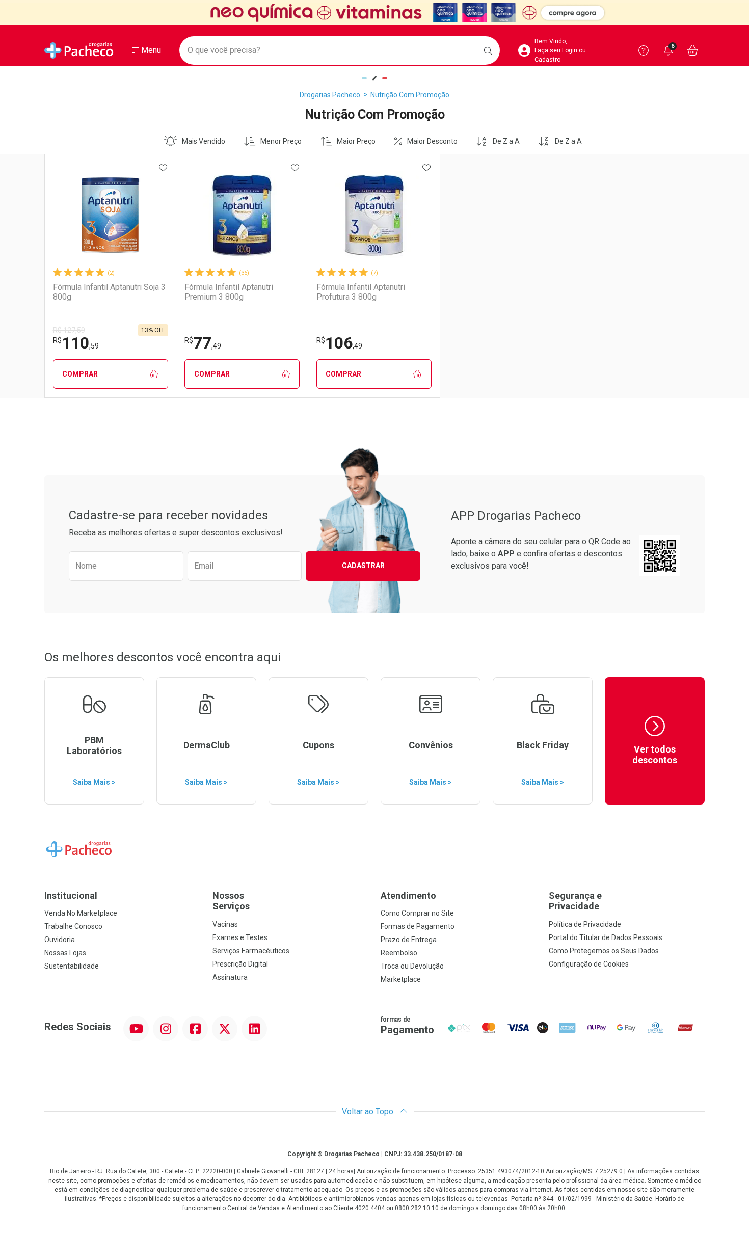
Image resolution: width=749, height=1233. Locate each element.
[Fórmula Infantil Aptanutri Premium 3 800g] (242, 215)
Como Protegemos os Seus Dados (604, 951)
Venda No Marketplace (80, 913)
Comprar (80, 374)
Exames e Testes (240, 937)
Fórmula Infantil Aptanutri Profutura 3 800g (360, 292)
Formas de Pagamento (417, 926)
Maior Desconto (432, 141)
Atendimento (408, 895)
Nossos (231, 901)
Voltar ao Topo (368, 1111)
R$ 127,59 (69, 330)
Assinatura (230, 977)
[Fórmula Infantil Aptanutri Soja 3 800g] (110, 215)
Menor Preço (281, 141)
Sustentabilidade (71, 966)
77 (202, 343)
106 (339, 343)
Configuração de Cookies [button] (589, 964)
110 (76, 343)
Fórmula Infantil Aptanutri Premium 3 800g (228, 292)
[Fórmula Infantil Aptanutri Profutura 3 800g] (374, 215)
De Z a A (506, 141)
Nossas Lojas (65, 953)
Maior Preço (356, 141)
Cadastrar (363, 565)
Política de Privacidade (585, 924)
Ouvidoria (59, 939)
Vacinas (225, 924)
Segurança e (575, 901)
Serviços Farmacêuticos (250, 951)
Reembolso (399, 953)
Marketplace (401, 979)
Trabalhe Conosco (73, 926)
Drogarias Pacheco (330, 95)
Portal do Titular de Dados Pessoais (605, 937)
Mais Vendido (203, 141)
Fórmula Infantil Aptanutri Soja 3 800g (109, 292)
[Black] (374, 12)
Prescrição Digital (240, 964)
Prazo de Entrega (409, 939)
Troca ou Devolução (412, 966)
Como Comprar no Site (417, 913)
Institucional (70, 895)
